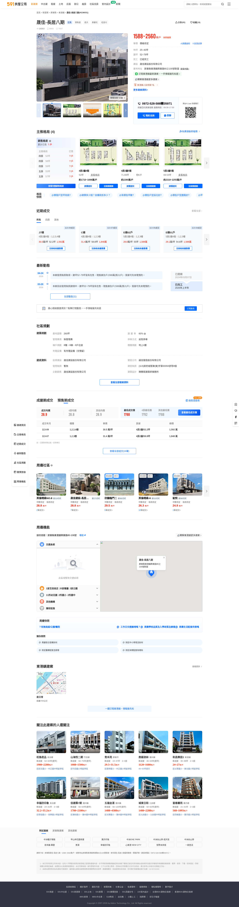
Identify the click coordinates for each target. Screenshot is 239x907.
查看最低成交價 (189, 412)
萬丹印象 (105, 839)
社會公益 (119, 887)
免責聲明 (131, 887)
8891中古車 (97, 897)
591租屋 (50, 892)
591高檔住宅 (127, 892)
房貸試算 (198, 43)
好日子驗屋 (154, 897)
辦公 (76, 4)
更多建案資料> (140, 90)
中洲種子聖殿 (49, 839)
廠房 (84, 4)
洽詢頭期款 (108, 186)
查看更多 (196, 666)
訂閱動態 (191, 308)
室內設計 (106, 4)
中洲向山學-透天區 (161, 839)
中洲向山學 (189, 839)
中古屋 (44, 4)
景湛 (77, 845)
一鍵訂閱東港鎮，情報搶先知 (119, 709)
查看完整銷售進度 (56, 186)
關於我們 (84, 887)
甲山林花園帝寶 (77, 839)
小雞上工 (132, 897)
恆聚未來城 (161, 845)
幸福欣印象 (105, 845)
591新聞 (99, 892)
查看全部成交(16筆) (119, 451)
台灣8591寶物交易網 (162, 892)
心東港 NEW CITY (133, 845)
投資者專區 (71, 887)
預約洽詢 (150, 115)
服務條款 (143, 887)
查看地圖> (184, 69)
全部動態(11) (70, 296)
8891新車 (84, 897)
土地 (61, 4)
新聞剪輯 (107, 887)
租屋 (53, 4)
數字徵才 (169, 887)
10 (143, 510)
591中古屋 (62, 892)
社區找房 (94, 4)
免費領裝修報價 (190, 131)
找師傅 (143, 897)
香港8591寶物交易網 (184, 892)
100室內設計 (142, 892)
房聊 (169, 115)
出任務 (121, 897)
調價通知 (186, 43)
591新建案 (75, 892)
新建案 (34, 4)
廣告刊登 (96, 887)
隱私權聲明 (156, 887)
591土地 (87, 892)
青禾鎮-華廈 (49, 845)
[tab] (39, 220)
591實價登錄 (112, 892)
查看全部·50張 (116, 98)
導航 (81, 535)
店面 (68, 4)
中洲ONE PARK (133, 839)
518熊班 (110, 897)
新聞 (118, 4)
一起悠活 (189, 845)
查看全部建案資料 (119, 382)
